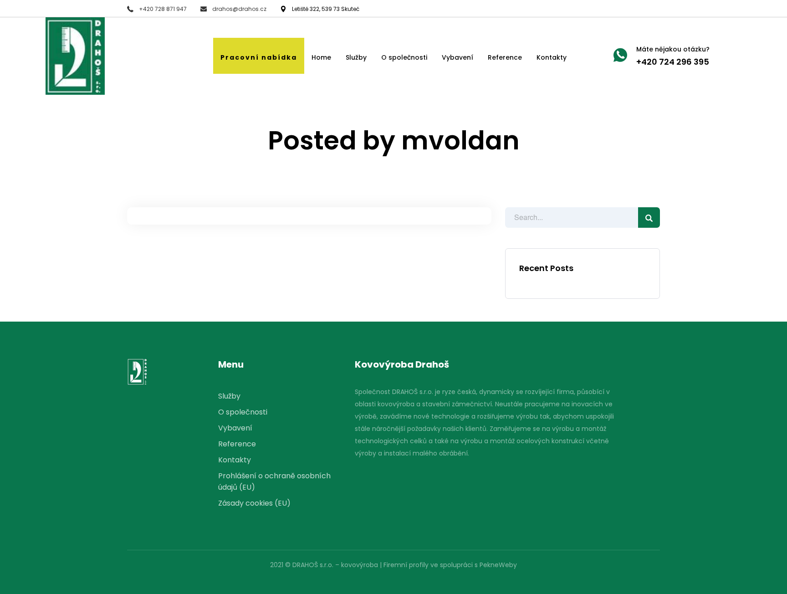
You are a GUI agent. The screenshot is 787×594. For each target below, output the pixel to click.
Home (321, 57)
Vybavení (457, 57)
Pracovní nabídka (258, 57)
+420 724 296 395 (672, 61)
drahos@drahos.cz (239, 9)
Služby (356, 57)
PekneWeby (498, 564)
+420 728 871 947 (163, 9)
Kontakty (552, 57)
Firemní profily (406, 564)
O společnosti (404, 57)
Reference (505, 57)
